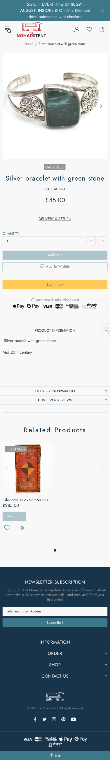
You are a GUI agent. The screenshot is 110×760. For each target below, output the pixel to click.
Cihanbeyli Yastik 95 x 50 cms (25, 500)
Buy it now (55, 284)
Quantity (11, 233)
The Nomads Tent (31, 29)
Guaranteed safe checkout (55, 300)
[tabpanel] (27, 493)
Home (29, 44)
